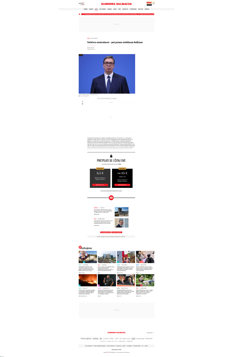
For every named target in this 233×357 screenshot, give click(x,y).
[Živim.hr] (112, 338)
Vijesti (96, 9)
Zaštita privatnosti (111, 345)
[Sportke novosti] (100, 338)
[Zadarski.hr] (122, 341)
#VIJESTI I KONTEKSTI (116, 232)
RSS (142, 345)
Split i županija (102, 9)
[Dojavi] (82, 3)
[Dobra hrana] (126, 338)
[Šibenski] (130, 341)
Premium (85, 9)
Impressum (118, 345)
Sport (119, 9)
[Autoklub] (140, 338)
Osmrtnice (147, 9)
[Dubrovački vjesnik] (112, 341)
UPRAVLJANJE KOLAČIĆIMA (116, 349)
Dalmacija (110, 9)
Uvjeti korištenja (88, 345)
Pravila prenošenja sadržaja (99, 345)
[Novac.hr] (149, 338)
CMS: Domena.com (127, 352)
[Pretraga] (153, 5)
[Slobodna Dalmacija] (116, 4)
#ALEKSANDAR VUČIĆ (105, 232)
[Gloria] (117, 338)
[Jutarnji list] (86, 338)
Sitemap (146, 345)
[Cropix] (103, 341)
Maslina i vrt (125, 9)
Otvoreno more (133, 9)
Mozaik (115, 9)
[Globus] (106, 338)
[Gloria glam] (121, 338)
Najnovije (91, 9)
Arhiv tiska (140, 9)
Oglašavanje (129, 345)
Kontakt (124, 345)
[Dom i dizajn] (133, 338)
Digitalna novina (136, 345)
